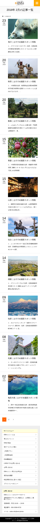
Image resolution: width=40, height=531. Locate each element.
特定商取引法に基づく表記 (12, 479)
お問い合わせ (8, 467)
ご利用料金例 (8, 455)
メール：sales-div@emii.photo (14, 511)
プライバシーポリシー (11, 483)
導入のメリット (9, 439)
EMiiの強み (7, 443)
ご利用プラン (8, 451)
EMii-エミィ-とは (9, 434)
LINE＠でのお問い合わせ (12, 463)
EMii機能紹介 (8, 459)
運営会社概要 (8, 475)
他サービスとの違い (10, 447)
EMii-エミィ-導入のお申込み (13, 471)
